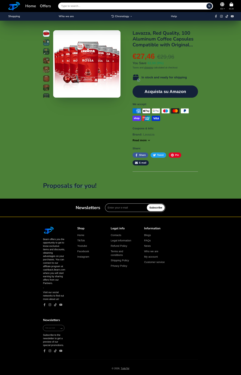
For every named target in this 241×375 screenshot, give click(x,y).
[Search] (209, 6)
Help (174, 16)
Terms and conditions (117, 253)
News (147, 245)
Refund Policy (119, 245)
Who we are (66, 16)
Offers (45, 6)
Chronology (122, 16)
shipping (148, 67)
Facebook (83, 251)
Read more (140, 140)
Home (30, 6)
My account (151, 256)
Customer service (154, 262)
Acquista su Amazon (165, 91)
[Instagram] (221, 16)
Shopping (14, 16)
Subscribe (155, 207)
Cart (231, 6)
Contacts (116, 235)
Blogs (147, 235)
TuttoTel (125, 368)
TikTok (81, 240)
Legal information (121, 240)
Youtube (82, 245)
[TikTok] (226, 16)
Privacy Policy (119, 265)
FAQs (147, 240)
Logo (13, 6)
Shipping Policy (120, 260)
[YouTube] (232, 16)
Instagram (83, 256)
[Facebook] (215, 16)
